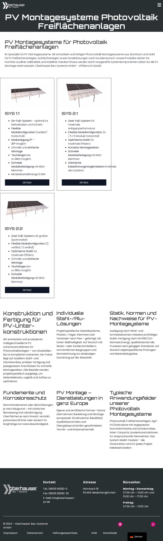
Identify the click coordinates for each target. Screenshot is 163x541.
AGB (94, 533)
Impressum (10, 533)
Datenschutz (35, 533)
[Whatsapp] (153, 524)
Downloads (110, 533)
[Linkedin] (120, 524)
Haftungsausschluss (65, 533)
